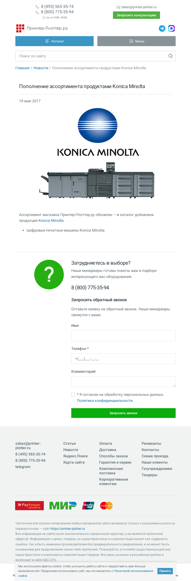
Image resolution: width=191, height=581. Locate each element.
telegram (23, 467)
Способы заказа (113, 456)
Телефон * (80, 348)
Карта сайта (74, 462)
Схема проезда (155, 456)
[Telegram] (162, 28)
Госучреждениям (157, 468)
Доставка (107, 450)
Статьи (69, 443)
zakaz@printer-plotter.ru (139, 7)
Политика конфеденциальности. (105, 400)
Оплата (105, 443)
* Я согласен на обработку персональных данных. (120, 397)
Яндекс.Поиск (75, 456)
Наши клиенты (155, 462)
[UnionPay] (88, 505)
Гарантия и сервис (115, 462)
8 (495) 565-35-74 (57, 6)
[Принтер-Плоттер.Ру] (42, 28)
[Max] (171, 28)
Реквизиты (151, 443)
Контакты (150, 450)
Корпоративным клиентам (113, 481)
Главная (22, 68)
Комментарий (83, 371)
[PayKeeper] (29, 505)
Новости (41, 68)
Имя (75, 325)
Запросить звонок (123, 413)
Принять (165, 571)
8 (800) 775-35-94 (57, 12)
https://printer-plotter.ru (68, 528)
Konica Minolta (51, 220)
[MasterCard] (106, 505)
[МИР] (63, 505)
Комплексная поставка (111, 470)
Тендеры (149, 475)
